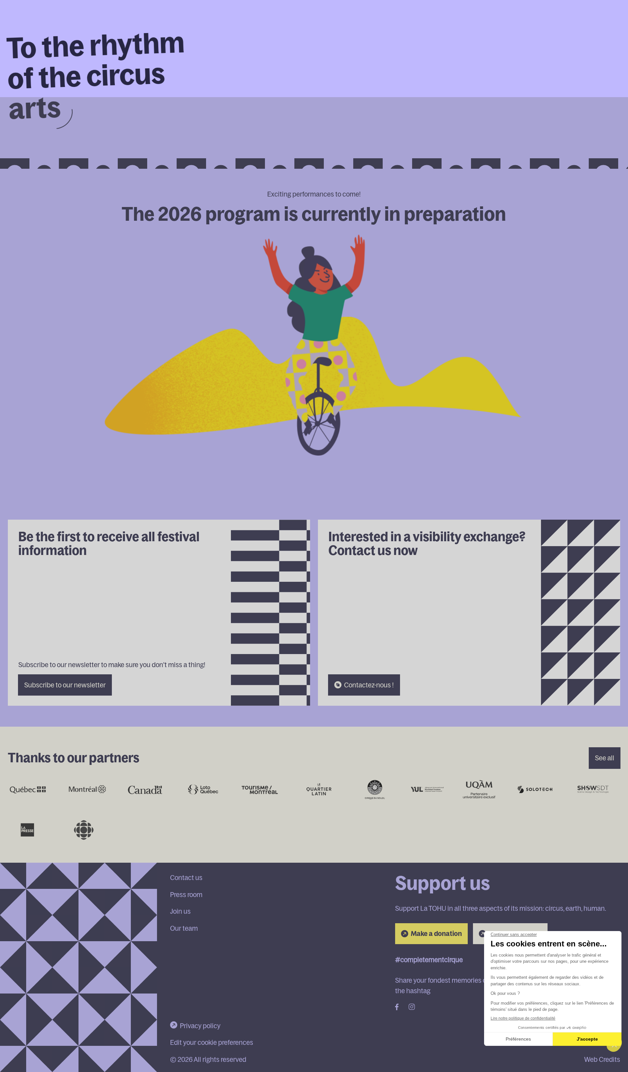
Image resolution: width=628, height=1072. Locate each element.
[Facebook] (397, 1007)
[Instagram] (412, 1007)
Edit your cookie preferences (211, 1042)
